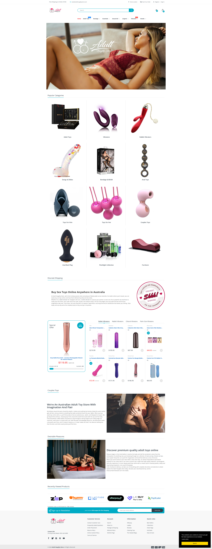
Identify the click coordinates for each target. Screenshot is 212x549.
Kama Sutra (149, 325)
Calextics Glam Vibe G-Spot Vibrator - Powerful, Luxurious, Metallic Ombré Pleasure (116, 328)
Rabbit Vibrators (145, 137)
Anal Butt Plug (67, 265)
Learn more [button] (185, 539)
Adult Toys (67, 137)
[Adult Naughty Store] (61, 10)
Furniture (145, 265)
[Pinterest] (60, 538)
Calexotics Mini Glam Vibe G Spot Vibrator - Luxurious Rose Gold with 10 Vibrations (136, 328)
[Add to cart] (103, 350)
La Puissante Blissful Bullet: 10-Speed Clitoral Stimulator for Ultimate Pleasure (97, 358)
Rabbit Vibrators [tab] (117, 321)
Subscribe (157, 510)
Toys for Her (106, 222)
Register (157, 2)
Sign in (162, 2)
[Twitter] (52, 538)
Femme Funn (112, 356)
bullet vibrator (86, 299)
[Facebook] (48, 538)
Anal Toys (145, 180)
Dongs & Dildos (67, 180)
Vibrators (106, 137)
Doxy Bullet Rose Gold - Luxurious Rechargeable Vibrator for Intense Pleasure (66, 358)
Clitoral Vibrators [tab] (132, 321)
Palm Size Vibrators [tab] (147, 321)
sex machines (123, 299)
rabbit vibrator (63, 299)
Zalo (90, 325)
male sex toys (150, 456)
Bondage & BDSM (106, 180)
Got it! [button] (195, 543)
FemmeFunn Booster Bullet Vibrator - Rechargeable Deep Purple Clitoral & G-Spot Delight (116, 358)
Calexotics (111, 325)
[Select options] (142, 350)
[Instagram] (56, 538)
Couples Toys (145, 222)
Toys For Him (67, 222)
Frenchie (91, 356)
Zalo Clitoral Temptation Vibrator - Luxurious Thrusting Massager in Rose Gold (97, 328)
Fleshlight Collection (106, 265)
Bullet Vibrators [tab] (104, 321)
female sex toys (158, 456)
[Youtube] (64, 538)
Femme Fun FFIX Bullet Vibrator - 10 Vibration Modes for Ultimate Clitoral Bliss (155, 358)
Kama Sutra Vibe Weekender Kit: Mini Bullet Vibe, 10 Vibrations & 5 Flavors (155, 328)
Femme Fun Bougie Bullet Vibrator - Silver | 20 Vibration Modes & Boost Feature (136, 358)
